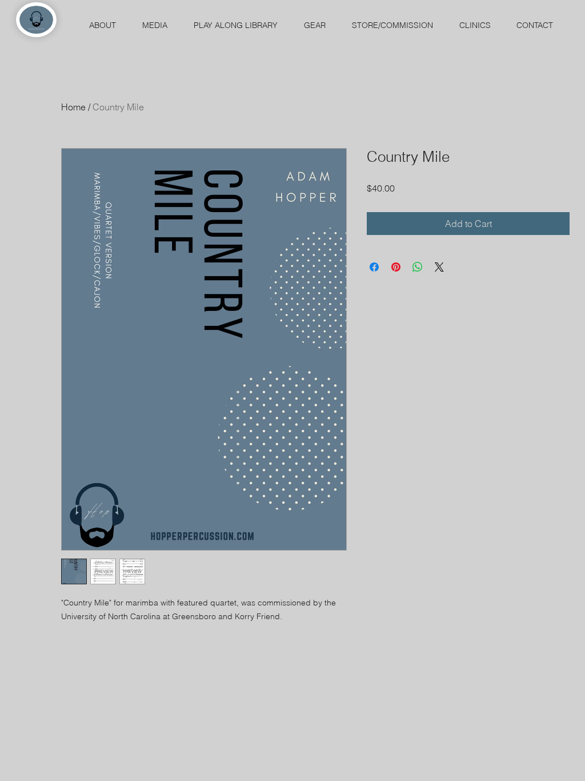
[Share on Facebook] (374, 267)
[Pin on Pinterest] (396, 267)
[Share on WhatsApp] (417, 267)
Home (73, 107)
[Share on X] (439, 267)
